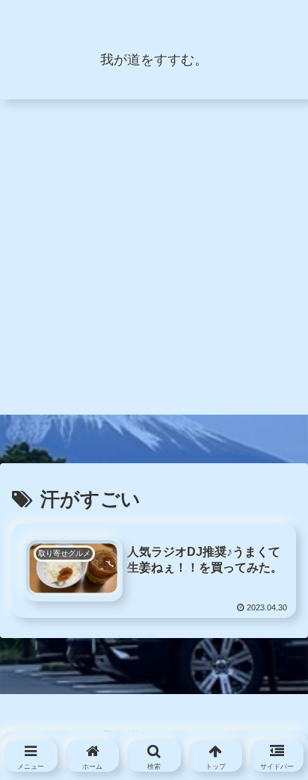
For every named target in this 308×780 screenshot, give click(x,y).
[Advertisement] (154, 261)
